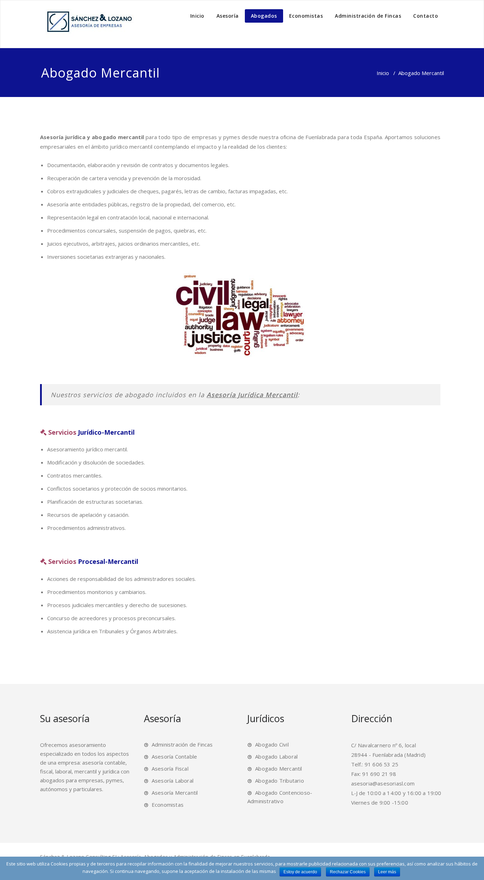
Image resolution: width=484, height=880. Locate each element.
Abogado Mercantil (278, 768)
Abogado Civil (272, 744)
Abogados (264, 15)
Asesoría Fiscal (170, 768)
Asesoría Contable (174, 756)
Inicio (197, 15)
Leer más (387, 871)
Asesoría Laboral (172, 780)
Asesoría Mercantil (175, 792)
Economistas (306, 15)
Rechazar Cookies (348, 871)
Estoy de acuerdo (300, 871)
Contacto (425, 15)
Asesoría (227, 15)
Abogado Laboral (276, 756)
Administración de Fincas (368, 15)
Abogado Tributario (279, 780)
